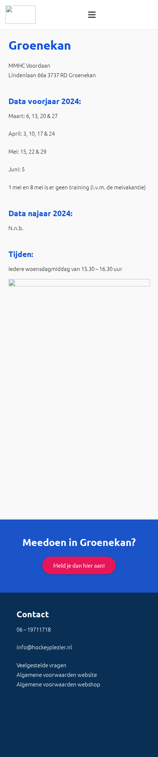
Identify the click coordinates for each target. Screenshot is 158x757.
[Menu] (92, 15)
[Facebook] (26, 731)
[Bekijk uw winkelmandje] (149, 14)
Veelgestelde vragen (42, 665)
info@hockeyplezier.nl (44, 647)
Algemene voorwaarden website (57, 674)
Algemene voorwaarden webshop (58, 684)
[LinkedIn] (44, 731)
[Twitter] (62, 731)
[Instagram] (81, 731)
